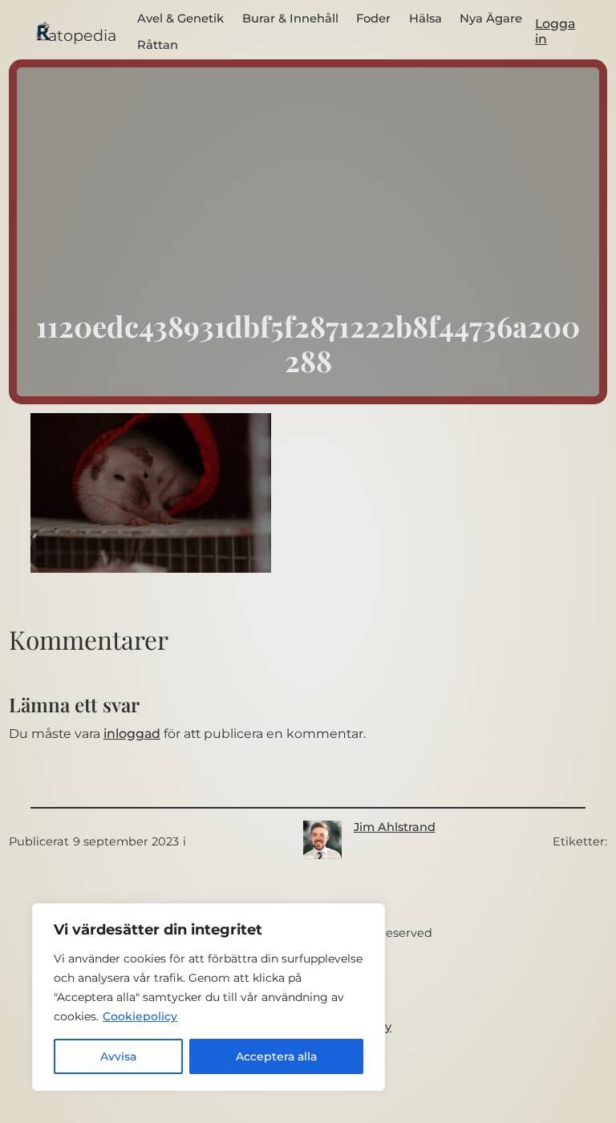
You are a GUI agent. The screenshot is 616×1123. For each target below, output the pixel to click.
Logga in (555, 31)
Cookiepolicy (140, 1016)
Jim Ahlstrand (395, 827)
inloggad (131, 733)
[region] (208, 997)
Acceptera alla (276, 1056)
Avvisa (118, 1056)
